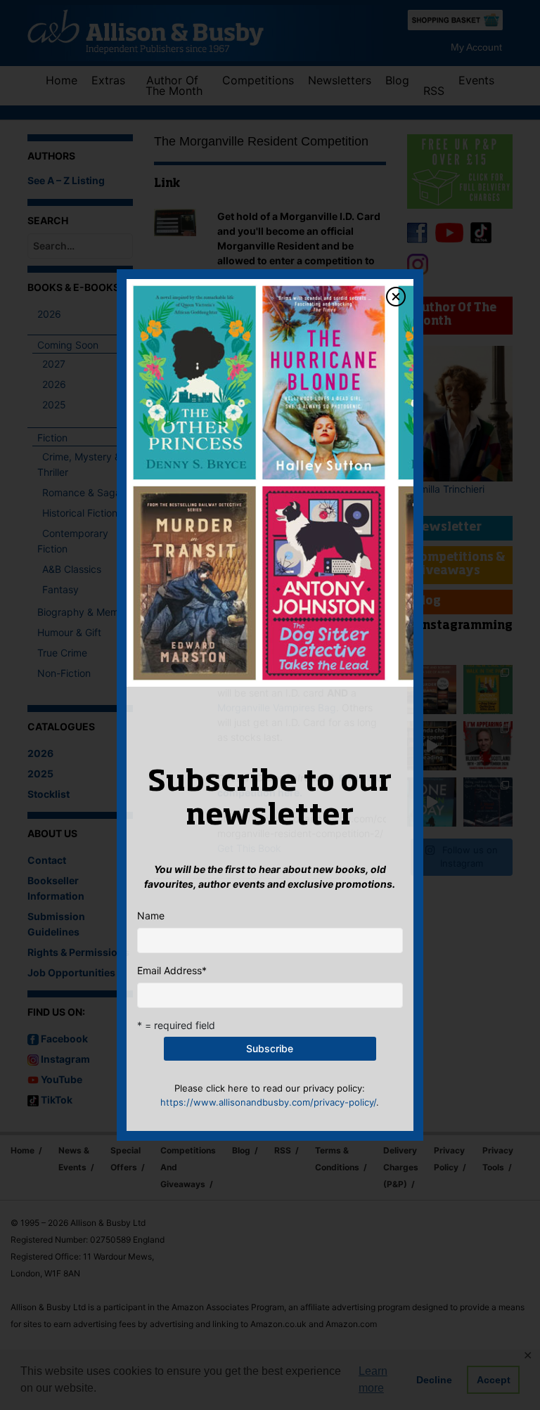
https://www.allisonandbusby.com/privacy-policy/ (268, 1102)
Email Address (172, 970)
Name (151, 915)
